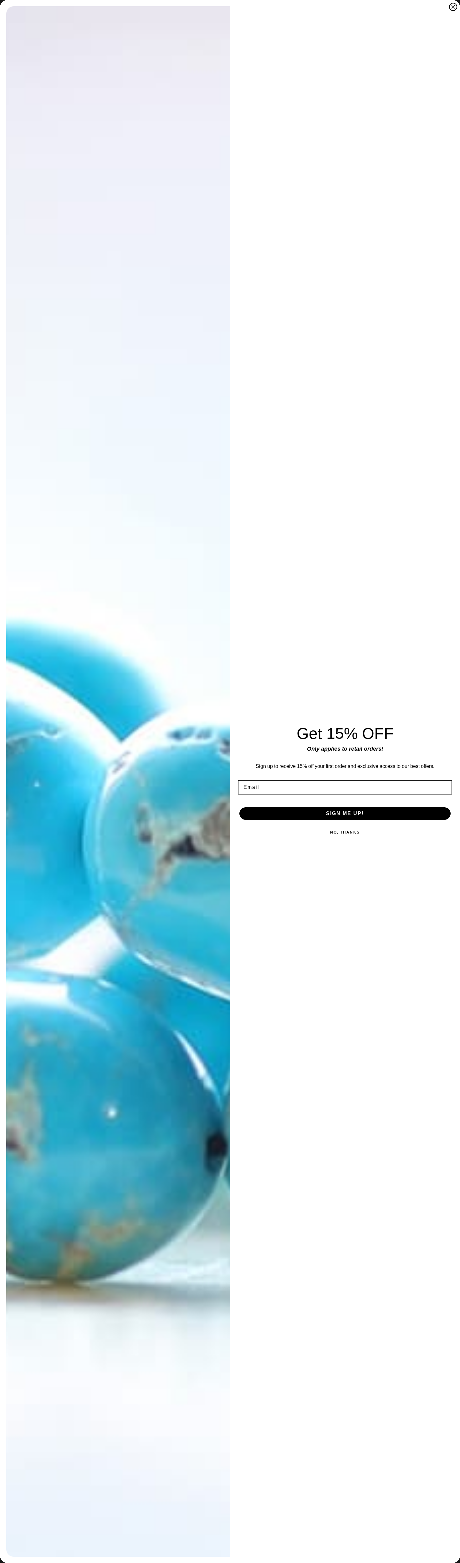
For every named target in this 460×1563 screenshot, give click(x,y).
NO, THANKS (345, 832)
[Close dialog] (453, 7)
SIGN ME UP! (345, 813)
